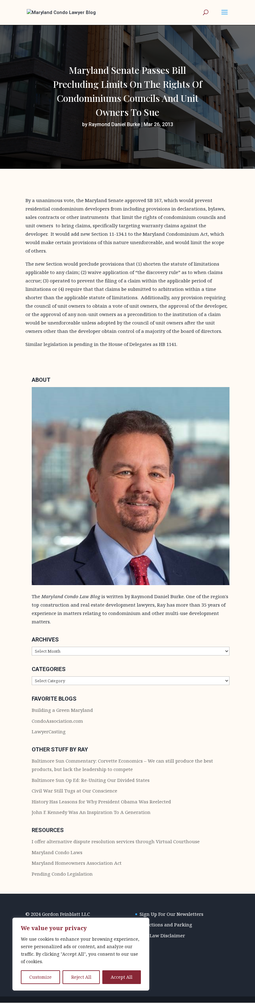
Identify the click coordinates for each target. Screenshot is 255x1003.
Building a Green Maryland (62, 710)
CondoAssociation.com (57, 721)
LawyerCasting (49, 731)
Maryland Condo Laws (57, 852)
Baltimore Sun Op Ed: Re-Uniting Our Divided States (91, 780)
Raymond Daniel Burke (114, 124)
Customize (40, 977)
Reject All (81, 977)
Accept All (121, 977)
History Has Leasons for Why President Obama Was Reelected (101, 801)
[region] (80, 954)
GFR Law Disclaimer (162, 935)
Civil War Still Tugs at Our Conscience (74, 791)
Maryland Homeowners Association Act (77, 863)
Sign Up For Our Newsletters (171, 914)
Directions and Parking (166, 924)
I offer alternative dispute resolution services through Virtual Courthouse (116, 841)
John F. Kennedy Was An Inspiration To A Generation (91, 812)
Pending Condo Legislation (62, 874)
